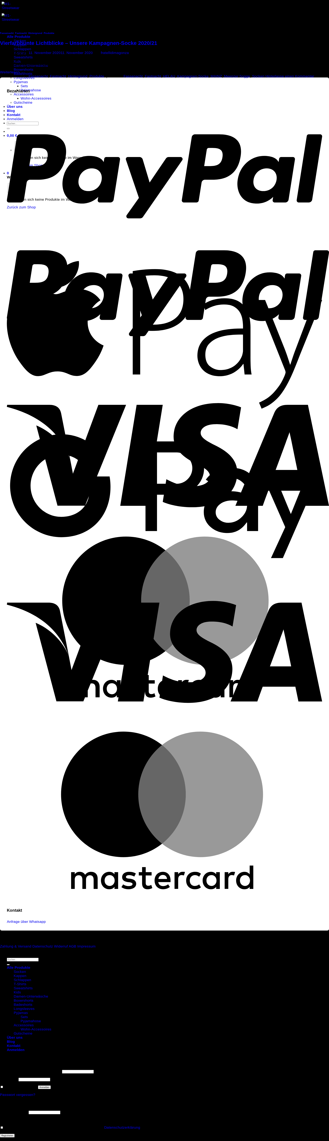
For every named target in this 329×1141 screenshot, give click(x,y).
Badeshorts (23, 1004)
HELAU (169, 76)
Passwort (8, 1079)
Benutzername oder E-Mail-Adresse (30, 1071)
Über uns (15, 1037)
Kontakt (13, 1046)
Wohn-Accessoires (36, 1029)
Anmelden (44, 1087)
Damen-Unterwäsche (31, 996)
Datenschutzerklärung (122, 1127)
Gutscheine (23, 1033)
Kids (17, 992)
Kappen (20, 976)
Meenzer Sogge (237, 76)
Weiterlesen (12, 72)
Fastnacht (21, 33)
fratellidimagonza (115, 53)
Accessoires (24, 94)
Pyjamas (21, 82)
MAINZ (216, 76)
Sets (24, 86)
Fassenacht (7, 33)
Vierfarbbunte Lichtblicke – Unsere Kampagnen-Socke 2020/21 (78, 43)
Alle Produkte (18, 37)
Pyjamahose (31, 90)
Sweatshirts (23, 57)
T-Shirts (20, 984)
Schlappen (22, 49)
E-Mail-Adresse (14, 1112)
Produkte (49, 33)
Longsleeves (24, 1009)
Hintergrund (35, 33)
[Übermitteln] (8, 964)
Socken (258, 76)
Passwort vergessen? (17, 1095)
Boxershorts (23, 69)
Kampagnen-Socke (193, 76)
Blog (11, 1041)
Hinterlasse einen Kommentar (289, 76)
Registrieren (7, 1135)
